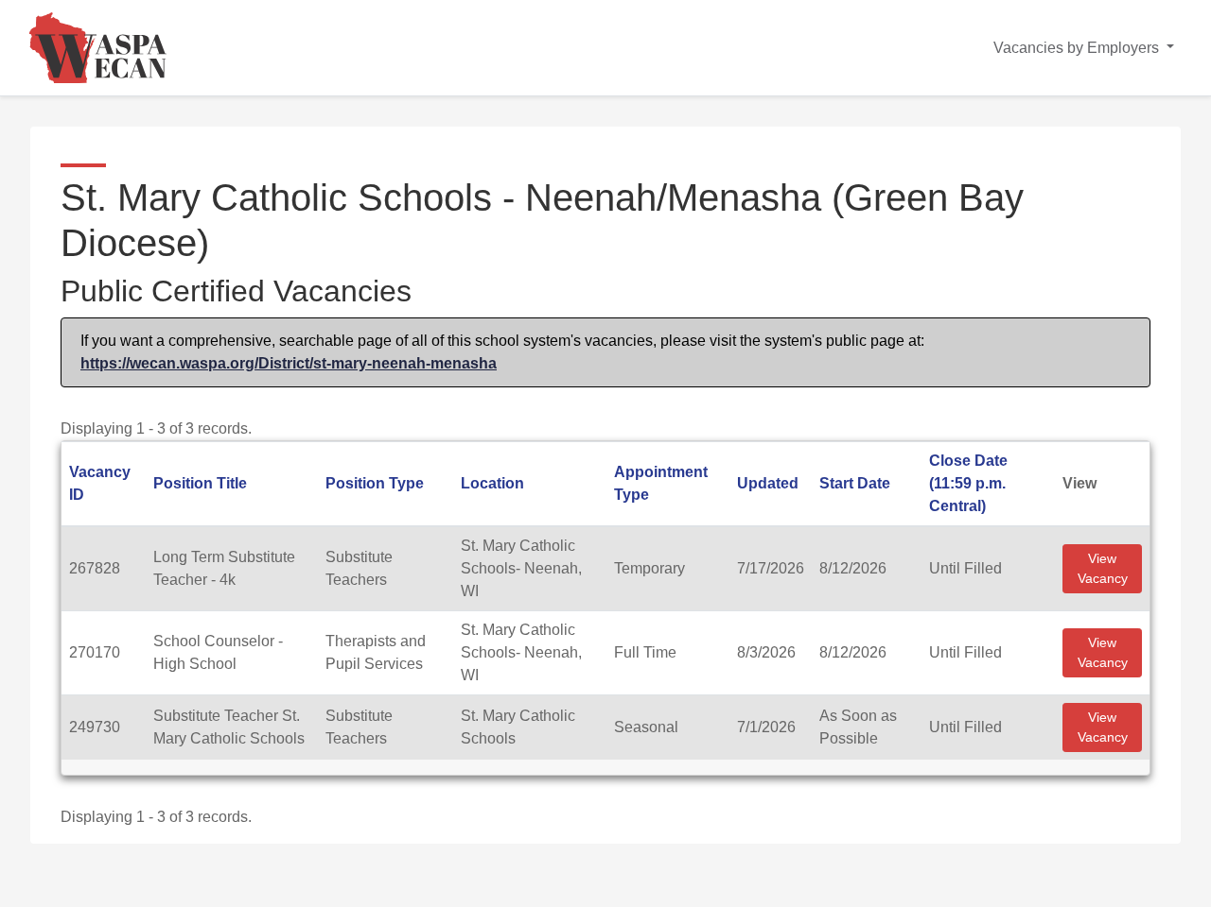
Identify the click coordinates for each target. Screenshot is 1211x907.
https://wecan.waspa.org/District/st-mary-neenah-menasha (288, 363)
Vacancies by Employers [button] (1078, 48)
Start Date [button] (854, 483)
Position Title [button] (200, 483)
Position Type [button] (374, 483)
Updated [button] (768, 483)
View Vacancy (1103, 568)
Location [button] (492, 483)
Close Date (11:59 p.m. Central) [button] (968, 483)
